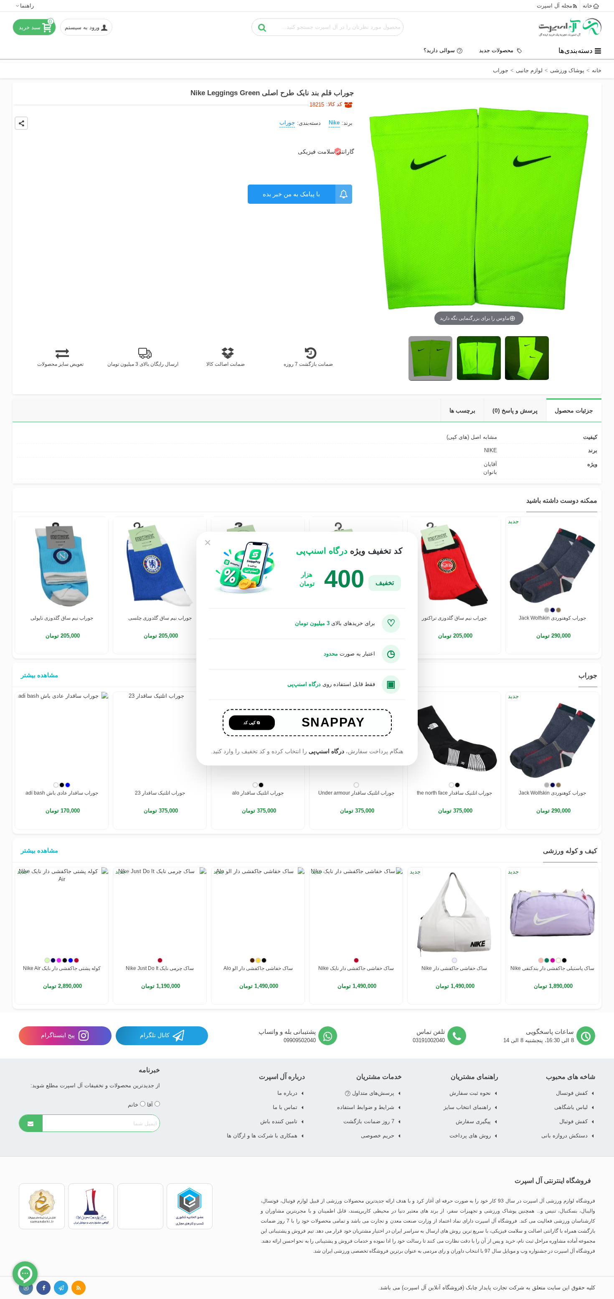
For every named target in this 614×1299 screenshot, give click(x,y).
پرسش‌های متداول (372, 1093)
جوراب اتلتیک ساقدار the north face (454, 793)
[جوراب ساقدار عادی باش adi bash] (61, 738)
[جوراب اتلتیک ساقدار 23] (159, 738)
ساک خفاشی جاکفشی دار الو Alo (258, 968)
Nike (334, 122)
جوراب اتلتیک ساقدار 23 (160, 793)
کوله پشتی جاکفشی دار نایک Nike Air (62, 968)
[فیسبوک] (43, 1288)
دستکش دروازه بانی (564, 1135)
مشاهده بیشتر (39, 675)
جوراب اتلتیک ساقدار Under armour (356, 793)
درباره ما (287, 1093)
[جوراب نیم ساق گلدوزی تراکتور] (454, 563)
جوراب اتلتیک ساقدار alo (258, 793)
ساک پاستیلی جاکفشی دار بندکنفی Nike (552, 968)
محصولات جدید (497, 50)
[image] (430, 358)
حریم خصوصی (377, 1135)
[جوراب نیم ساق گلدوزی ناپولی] (61, 563)
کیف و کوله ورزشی (570, 850)
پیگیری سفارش (473, 1121)
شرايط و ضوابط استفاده (365, 1107)
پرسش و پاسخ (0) (515, 410)
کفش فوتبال (573, 1121)
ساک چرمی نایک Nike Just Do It (160, 968)
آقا (151, 1104)
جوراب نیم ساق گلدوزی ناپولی (61, 618)
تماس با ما (285, 1107)
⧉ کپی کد (252, 722)
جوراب (287, 122)
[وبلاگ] (78, 1288)
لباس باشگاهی (571, 1107)
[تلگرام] (61, 1288)
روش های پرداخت (470, 1135)
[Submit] (31, 1123)
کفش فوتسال (572, 1093)
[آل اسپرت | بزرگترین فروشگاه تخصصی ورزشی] (570, 27)
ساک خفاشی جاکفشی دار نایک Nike (356, 968)
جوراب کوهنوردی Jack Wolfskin (552, 618)
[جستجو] (262, 27)
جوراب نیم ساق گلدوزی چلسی (160, 618)
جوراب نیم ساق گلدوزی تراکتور (454, 618)
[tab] (573, 410)
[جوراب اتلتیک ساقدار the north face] (454, 738)
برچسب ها (462, 410)
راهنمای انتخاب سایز (467, 1107)
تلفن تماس (430, 1031)
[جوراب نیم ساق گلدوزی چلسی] (159, 563)
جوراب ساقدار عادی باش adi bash (61, 793)
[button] (24, 5)
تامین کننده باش (278, 1121)
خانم (134, 1104)
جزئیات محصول (574, 410)
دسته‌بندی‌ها (575, 50)
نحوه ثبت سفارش (470, 1093)
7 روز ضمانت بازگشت (368, 1121)
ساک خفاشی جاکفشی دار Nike (454, 968)
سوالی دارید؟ (439, 50)
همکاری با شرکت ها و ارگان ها (262, 1135)
